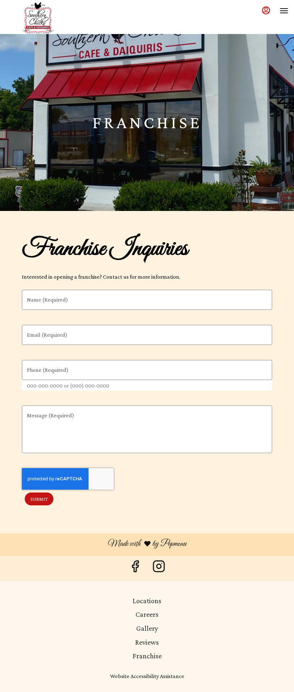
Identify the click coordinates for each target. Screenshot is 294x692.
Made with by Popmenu (95, 544)
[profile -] (266, 10)
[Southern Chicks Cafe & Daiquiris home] (38, 18)
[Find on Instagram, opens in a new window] (158, 568)
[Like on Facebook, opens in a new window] (135, 568)
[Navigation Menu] (284, 11)
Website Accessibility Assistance (147, 676)
